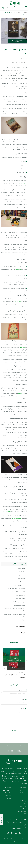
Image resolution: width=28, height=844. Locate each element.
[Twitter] (12, 833)
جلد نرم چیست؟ (21, 568)
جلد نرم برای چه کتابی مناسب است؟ (17, 585)
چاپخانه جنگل (24, 12)
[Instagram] (8, 833)
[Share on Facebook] (19, 65)
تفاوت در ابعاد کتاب (20, 598)
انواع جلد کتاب (17, 301)
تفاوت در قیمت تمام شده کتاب (18, 592)
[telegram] (24, 65)
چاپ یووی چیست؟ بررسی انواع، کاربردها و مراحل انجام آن (15, 676)
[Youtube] (16, 833)
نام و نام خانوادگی (21, 690)
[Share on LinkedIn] (26, 65)
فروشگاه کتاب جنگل (23, 806)
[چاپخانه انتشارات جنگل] (14, 3)
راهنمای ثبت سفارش (7, 790)
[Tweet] (21, 65)
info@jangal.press (17, 828)
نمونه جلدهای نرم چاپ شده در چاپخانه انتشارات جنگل (14, 610)
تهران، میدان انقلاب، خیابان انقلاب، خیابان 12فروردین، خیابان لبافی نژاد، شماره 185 (14, 821)
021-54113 (16, 751)
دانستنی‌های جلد (17, 12)
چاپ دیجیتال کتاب (23, 793)
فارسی (8, 7)
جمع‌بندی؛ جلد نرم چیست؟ (19, 620)
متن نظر (22, 709)
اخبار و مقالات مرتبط (20, 626)
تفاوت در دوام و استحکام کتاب (18, 602)
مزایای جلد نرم (21, 578)
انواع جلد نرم (22, 575)
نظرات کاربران (22, 633)
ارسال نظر (14, 730)
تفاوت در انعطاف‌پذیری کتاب (19, 605)
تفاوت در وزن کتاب (20, 595)
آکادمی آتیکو (24, 809)
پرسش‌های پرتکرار (7, 793)
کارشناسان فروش (8, 795)
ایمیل (23, 699)
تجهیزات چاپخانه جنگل (7, 798)
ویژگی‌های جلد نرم (21, 572)
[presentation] (26, 661)
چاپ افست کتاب (23, 790)
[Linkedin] (20, 833)
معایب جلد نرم (21, 582)
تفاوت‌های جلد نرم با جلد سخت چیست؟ (16, 588)
